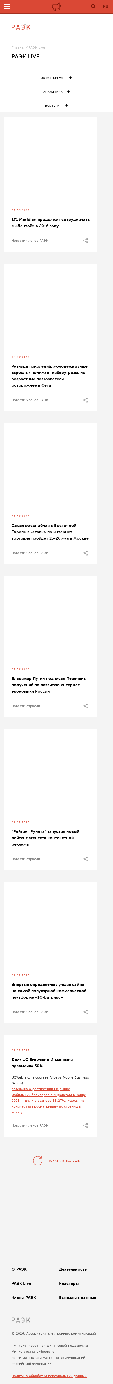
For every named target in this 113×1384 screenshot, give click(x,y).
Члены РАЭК (24, 1297)
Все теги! (53, 105)
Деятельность (73, 1269)
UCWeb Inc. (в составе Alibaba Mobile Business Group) (50, 1080)
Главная (18, 47)
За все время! (53, 78)
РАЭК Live (21, 1283)
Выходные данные (77, 1297)
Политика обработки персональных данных (49, 1376)
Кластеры (69, 1283)
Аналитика (53, 92)
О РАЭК (19, 1269)
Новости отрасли (26, 706)
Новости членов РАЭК (30, 241)
